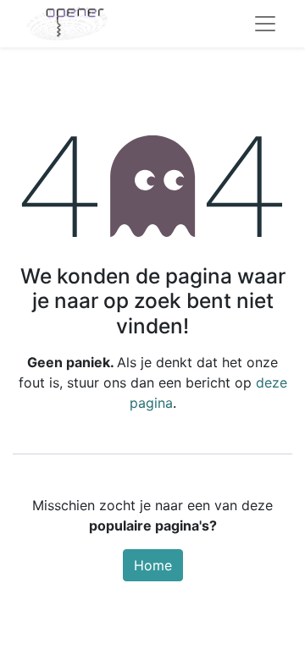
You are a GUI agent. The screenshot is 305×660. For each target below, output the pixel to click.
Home (153, 565)
